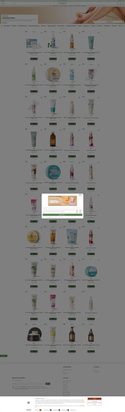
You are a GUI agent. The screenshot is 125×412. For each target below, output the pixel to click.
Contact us (65, 373)
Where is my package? (67, 369)
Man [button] (75, 5)
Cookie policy (65, 386)
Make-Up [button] (70, 5)
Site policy (65, 384)
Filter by (111, 21)
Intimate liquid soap (51, 25)
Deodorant (93, 25)
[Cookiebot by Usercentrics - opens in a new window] (28, 410)
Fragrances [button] (65, 5)
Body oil (79, 25)
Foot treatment (107, 25)
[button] (2, 26)
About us (95, 369)
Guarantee (65, 388)
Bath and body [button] (56, 5)
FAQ (64, 371)
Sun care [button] (78, 5)
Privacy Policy (23, 386)
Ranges (83, 5)
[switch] (50, 410)
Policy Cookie (82, 405)
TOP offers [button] (46, 5)
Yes (78, 211)
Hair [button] (61, 5)
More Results (3, 355)
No (81, 211)
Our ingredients (97, 371)
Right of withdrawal (66, 392)
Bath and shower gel (23, 25)
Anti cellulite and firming (71, 25)
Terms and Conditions (67, 380)
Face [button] (50, 5)
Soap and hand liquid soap (34, 25)
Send (47, 383)
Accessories (114, 25)
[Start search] (15, 3)
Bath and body (7, 25)
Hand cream (99, 25)
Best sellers (14, 25)
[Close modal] (80, 195)
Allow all (94, 398)
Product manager (66, 394)
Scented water (86, 25)
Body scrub (43, 25)
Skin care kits (121, 25)
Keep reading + (4, 22)
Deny (94, 404)
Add (31, 58)
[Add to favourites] (41, 32)
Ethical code (65, 390)
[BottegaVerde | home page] (62, 3)
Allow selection (94, 401)
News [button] (41, 5)
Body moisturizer (60, 25)
